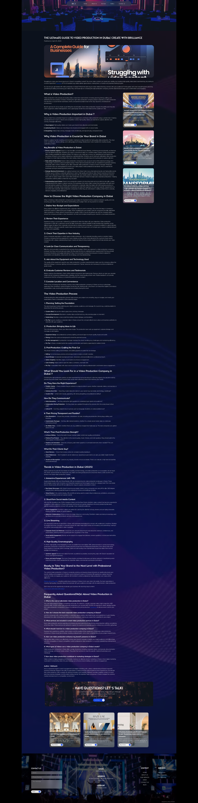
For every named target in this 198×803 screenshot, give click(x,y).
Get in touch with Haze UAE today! (54, 588)
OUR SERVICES (144, 777)
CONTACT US (145, 782)
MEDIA (145, 780)
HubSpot (58, 83)
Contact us (93, 607)
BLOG (144, 785)
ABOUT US (144, 775)
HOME (145, 772)
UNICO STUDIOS (171, 801)
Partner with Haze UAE (50, 581)
